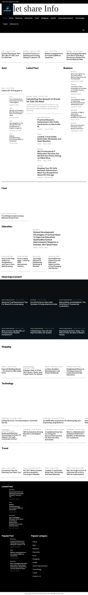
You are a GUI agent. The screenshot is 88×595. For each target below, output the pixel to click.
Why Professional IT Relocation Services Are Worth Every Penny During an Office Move (49, 154)
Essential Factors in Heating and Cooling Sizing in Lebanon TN (31, 56)
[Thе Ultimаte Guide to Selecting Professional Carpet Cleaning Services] (66, 100)
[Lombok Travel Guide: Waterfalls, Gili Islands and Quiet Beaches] (31, 138)
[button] (83, 30)
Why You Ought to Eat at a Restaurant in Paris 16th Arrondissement (76, 472)
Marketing (74, 110)
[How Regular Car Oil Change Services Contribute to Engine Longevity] (5, 123)
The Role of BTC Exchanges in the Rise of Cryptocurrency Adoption (78, 89)
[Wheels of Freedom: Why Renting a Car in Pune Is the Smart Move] (5, 111)
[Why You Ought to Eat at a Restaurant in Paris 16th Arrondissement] (76, 458)
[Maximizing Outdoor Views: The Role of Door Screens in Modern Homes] (72, 318)
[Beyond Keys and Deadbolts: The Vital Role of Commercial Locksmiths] (72, 290)
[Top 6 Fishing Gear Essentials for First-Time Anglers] (5, 99)
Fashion (4, 366)
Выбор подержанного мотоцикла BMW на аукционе (54, 56)
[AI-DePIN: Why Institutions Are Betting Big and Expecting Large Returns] (63, 401)
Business (26, 51)
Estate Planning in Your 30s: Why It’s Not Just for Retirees (11, 56)
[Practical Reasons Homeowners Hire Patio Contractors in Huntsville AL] (31, 121)
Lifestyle (69, 366)
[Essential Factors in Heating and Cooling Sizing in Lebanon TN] (33, 42)
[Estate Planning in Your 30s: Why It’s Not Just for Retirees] (11, 42)
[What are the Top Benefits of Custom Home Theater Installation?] (15, 318)
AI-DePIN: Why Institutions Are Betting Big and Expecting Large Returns (62, 422)
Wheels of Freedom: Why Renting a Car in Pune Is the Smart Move (16, 113)
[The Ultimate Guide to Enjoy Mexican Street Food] (15, 201)
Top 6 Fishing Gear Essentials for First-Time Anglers (16, 100)
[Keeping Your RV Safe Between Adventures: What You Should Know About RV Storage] (31, 169)
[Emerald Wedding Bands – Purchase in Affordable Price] (11, 356)
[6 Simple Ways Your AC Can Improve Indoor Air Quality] (44, 318)
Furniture (33, 300)
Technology (5, 418)
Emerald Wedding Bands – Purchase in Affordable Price (11, 371)
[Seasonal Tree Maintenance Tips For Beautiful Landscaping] (15, 290)
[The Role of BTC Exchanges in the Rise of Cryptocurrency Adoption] (66, 87)
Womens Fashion (28, 366)
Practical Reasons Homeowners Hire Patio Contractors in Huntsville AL (48, 123)
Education (36, 230)
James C (40, 129)
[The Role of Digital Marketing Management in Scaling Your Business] (66, 113)
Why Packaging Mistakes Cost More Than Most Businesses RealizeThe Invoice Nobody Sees (76, 56)
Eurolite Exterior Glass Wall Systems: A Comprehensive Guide (43, 303)
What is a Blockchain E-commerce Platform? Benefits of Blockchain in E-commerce (76, 435)
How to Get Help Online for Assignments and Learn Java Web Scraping (8, 262)
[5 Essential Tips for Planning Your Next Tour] (11, 458)
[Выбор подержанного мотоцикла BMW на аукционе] (55, 42)
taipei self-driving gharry (12, 91)
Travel (39, 134)
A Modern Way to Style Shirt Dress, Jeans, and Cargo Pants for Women (33, 372)
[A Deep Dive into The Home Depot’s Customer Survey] (21, 401)
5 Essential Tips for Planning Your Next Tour (11, 471)
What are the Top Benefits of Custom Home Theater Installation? (13, 333)
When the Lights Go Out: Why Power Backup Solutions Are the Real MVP (78, 76)
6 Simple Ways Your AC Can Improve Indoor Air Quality (41, 332)
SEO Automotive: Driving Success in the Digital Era (33, 434)
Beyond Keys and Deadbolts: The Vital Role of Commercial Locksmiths (72, 304)
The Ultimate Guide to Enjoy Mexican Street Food (13, 217)
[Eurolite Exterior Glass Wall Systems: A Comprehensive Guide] (44, 290)
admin (35, 96)
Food (3, 213)
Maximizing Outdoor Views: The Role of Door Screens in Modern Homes (72, 333)
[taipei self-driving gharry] (13, 78)
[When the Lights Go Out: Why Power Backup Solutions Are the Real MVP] (66, 74)
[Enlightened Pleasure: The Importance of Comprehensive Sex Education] (76, 356)
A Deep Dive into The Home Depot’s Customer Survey (20, 422)
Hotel (68, 468)
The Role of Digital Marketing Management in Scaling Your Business (78, 115)
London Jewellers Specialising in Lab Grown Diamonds (52, 371)
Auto (46, 51)
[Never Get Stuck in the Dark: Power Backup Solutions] (66, 125)
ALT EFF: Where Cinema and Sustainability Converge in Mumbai (32, 472)
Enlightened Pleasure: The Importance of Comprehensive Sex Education (75, 372)
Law (3, 51)
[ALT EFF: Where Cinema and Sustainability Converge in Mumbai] (33, 458)
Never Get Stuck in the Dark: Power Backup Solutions (77, 126)
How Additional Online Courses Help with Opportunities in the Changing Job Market (54, 263)
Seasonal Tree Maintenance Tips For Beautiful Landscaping (15, 303)
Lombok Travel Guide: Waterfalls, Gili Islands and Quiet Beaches (49, 139)
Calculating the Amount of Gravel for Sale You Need (43, 100)
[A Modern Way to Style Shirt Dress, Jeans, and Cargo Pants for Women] (33, 356)
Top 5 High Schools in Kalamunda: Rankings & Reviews (37, 262)
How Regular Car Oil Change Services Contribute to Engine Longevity (16, 125)
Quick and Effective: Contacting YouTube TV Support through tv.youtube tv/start (11, 436)
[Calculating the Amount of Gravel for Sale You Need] (44, 82)
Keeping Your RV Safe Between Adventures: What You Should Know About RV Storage (47, 171)
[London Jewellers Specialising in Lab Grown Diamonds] (55, 356)
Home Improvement (43, 117)
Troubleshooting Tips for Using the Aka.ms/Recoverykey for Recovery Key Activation (53, 436)
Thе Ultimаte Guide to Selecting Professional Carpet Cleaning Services (78, 102)
